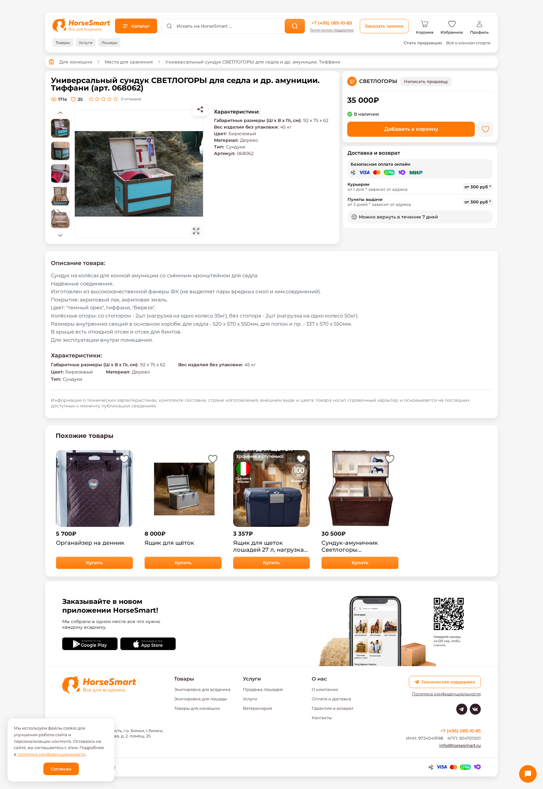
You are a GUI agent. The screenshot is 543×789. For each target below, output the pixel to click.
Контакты (322, 717)
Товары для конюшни (197, 708)
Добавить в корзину (411, 129)
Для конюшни (75, 62)
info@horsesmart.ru (460, 745)
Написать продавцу (426, 81)
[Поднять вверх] (60, 112)
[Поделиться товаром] (200, 109)
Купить (94, 563)
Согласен (61, 768)
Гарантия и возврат (333, 708)
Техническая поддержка (332, 30)
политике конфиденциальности (51, 754)
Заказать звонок (384, 26)
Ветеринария (257, 708)
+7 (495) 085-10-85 (331, 23)
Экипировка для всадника (202, 689)
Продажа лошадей (263, 689)
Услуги (250, 698)
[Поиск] (295, 26)
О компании (325, 689)
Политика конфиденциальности (446, 694)
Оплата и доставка (331, 698)
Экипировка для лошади (200, 698)
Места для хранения (129, 62)
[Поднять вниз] (60, 235)
